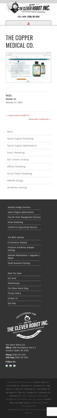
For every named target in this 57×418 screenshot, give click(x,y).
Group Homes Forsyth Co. (17, 115)
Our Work (12, 278)
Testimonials (13, 283)
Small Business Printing (19, 263)
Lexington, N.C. (32, 392)
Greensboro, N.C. (40, 386)
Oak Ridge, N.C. (11, 392)
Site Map (12, 303)
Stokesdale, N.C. (30, 389)
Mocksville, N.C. (45, 392)
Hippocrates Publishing (40, 119)
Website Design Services (19, 207)
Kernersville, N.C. (13, 386)
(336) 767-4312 (33, 16)
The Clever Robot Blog (18, 288)
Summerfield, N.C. (44, 389)
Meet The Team (14, 273)
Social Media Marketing (19, 173)
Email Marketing (16, 152)
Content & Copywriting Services (22, 227)
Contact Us (13, 298)
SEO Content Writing (18, 159)
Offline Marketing (16, 166)
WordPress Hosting (17, 187)
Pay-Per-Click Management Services (24, 217)
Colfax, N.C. (19, 389)
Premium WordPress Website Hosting (21, 249)
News (10, 131)
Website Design (15, 180)
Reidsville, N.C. (15, 396)
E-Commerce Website (17, 242)
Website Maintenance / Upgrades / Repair (24, 257)
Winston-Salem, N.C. (42, 382)
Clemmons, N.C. (27, 386)
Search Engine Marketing (20, 138)
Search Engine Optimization (22, 145)
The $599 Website (16, 237)
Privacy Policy (14, 293)
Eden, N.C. (22, 392)
